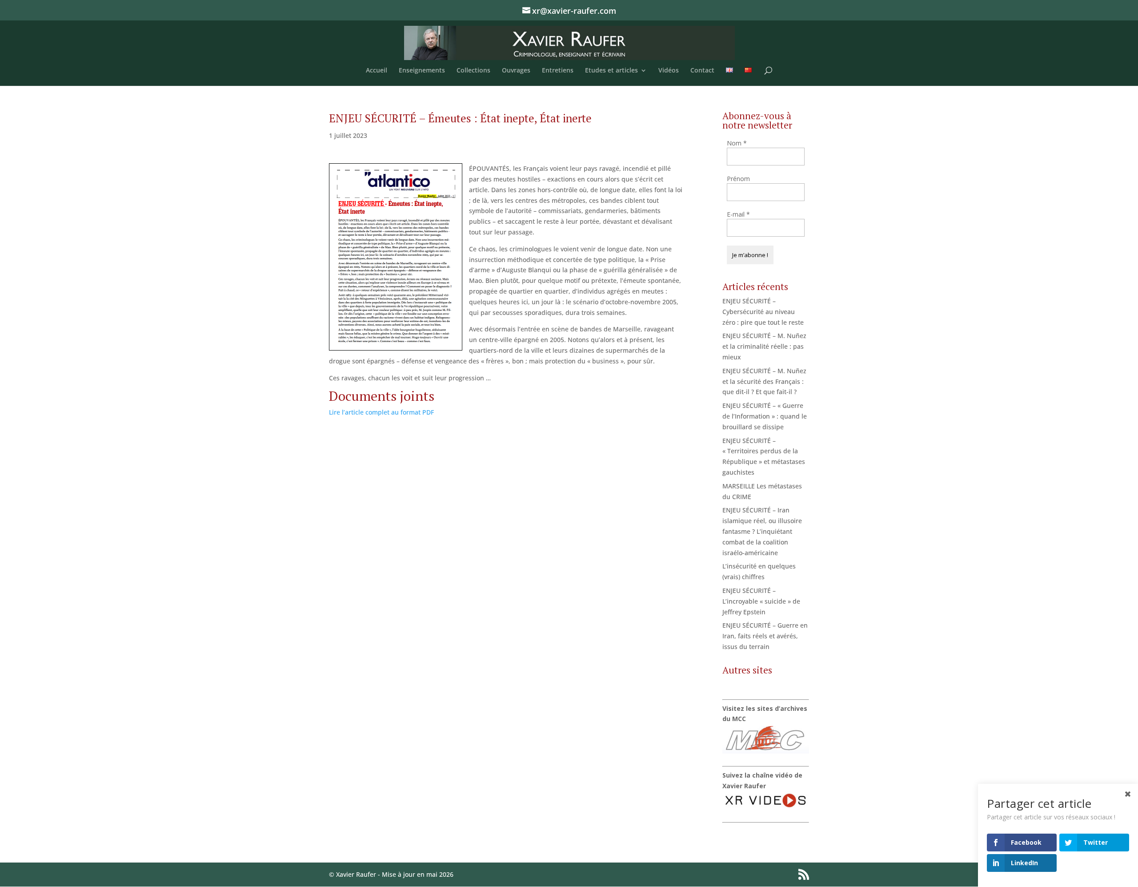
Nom (737, 143)
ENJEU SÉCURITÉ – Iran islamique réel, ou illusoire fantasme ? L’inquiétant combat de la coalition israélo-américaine (762, 531)
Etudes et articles (611, 70)
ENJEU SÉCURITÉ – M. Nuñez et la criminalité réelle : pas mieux (764, 346)
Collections (473, 70)
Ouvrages (516, 70)
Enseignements (422, 70)
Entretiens (557, 70)
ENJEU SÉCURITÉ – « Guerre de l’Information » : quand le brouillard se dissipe (764, 416)
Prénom (738, 178)
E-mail (738, 214)
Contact (702, 70)
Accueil (376, 70)
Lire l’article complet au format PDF (381, 412)
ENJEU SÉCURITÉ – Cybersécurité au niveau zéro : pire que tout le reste (763, 312)
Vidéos (668, 70)
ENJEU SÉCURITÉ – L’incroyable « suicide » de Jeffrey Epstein (761, 601)
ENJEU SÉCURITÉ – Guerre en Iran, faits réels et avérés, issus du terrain (765, 636)
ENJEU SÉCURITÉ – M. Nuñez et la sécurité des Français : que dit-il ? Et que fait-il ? (764, 381)
